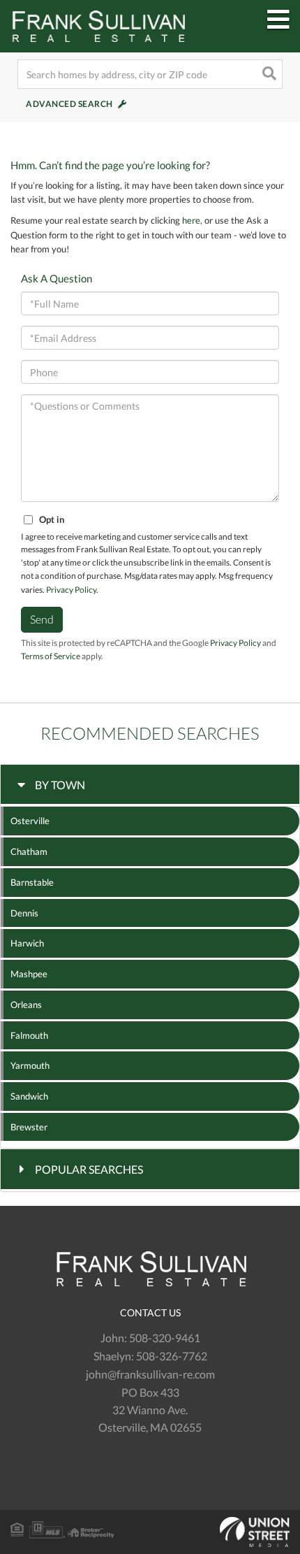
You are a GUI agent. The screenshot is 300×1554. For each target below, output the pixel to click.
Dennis (24, 913)
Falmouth (29, 1035)
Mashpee (28, 973)
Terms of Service (50, 656)
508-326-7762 (171, 1355)
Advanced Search (69, 104)
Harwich (27, 943)
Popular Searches (89, 1169)
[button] (268, 74)
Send (42, 619)
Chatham (28, 851)
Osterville (30, 820)
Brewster (28, 1126)
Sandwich (29, 1096)
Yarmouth (30, 1065)
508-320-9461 (164, 1337)
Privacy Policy (71, 589)
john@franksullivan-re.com (150, 1374)
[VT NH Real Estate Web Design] (150, 1532)
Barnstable (32, 882)
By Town (60, 784)
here (191, 220)
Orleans (26, 1004)
